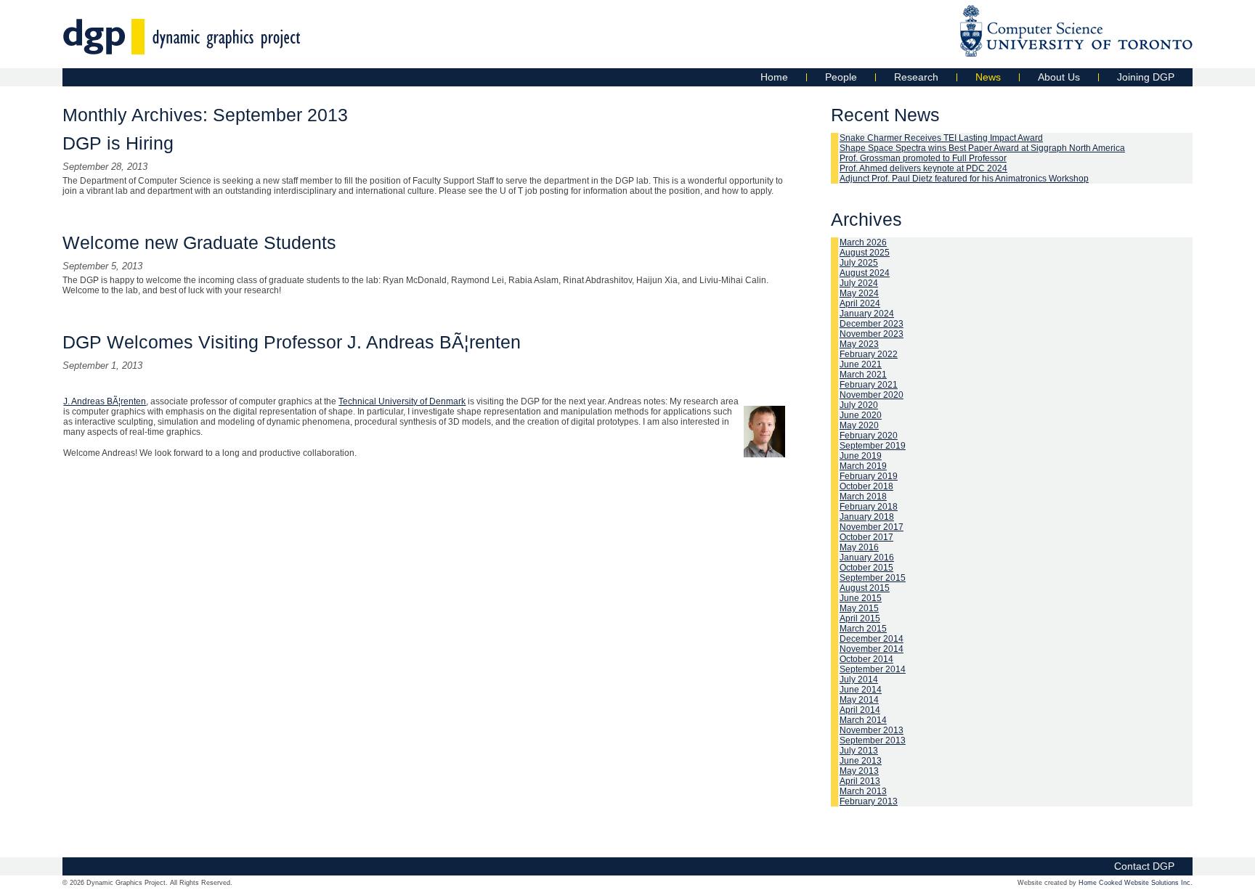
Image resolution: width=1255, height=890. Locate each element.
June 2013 (861, 761)
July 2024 (859, 283)
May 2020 (859, 425)
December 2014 (871, 639)
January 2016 (867, 557)
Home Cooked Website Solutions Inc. (1136, 882)
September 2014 (873, 669)
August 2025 (865, 253)
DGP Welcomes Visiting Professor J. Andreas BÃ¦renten (291, 342)
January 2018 (867, 517)
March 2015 (863, 629)
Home (774, 77)
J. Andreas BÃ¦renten (104, 401)
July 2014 (859, 679)
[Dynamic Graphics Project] (181, 48)
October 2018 (866, 486)
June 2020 (861, 415)
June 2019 (861, 456)
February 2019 (869, 476)
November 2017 (871, 527)
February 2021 (869, 385)
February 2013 (869, 801)
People (841, 77)
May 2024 (859, 293)
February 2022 (869, 354)
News (988, 77)
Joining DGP (1145, 77)
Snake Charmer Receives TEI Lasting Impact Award (941, 138)
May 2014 (859, 700)
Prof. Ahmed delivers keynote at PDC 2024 (923, 168)
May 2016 (859, 547)
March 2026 (863, 242)
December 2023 (871, 324)
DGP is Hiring (118, 143)
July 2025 (859, 263)
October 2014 (866, 659)
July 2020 (859, 405)
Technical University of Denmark (402, 401)
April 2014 (860, 710)
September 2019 (873, 446)
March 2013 (863, 791)
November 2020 (871, 395)
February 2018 (869, 507)
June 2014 (861, 690)
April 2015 (860, 618)
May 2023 (859, 344)
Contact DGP (1144, 866)
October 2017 (866, 537)
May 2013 (859, 771)
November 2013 (871, 730)
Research (916, 77)
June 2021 (861, 364)
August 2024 (865, 273)
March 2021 (863, 375)
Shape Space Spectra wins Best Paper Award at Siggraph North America (982, 148)
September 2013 (873, 740)
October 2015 (866, 568)
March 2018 (863, 496)
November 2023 (871, 334)
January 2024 (867, 314)
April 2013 (860, 781)
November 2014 (871, 649)
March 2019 (863, 466)
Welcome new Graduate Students (199, 242)
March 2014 (863, 720)
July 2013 (859, 751)
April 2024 (860, 303)
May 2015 (859, 608)
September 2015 (873, 578)
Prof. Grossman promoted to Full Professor (923, 158)
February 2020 (869, 435)
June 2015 (861, 598)
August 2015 (865, 588)
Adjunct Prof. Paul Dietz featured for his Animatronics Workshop (964, 178)
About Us (1059, 77)
